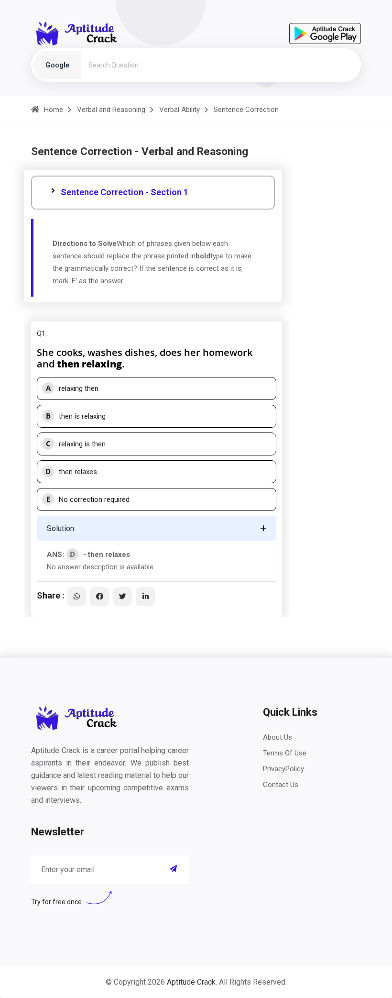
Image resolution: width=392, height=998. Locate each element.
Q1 (41, 333)
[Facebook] (99, 596)
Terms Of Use (284, 753)
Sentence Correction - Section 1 (124, 192)
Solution (60, 528)
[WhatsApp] (76, 596)
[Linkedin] (145, 596)
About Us (277, 737)
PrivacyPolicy (283, 769)
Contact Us (280, 784)
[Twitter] (122, 596)
